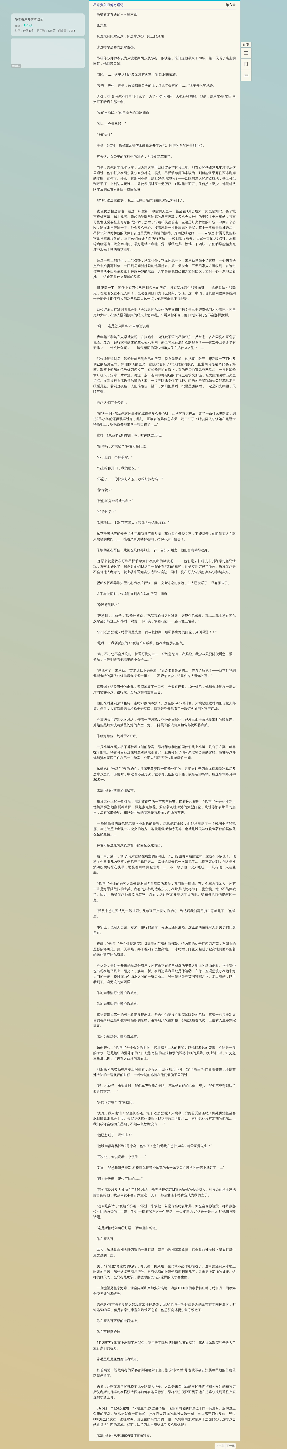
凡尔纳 (28, 26)
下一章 (230, 1445)
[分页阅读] (246, 75)
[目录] (246, 53)
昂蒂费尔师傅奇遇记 (29, 19)
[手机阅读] (246, 64)
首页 (246, 44)
